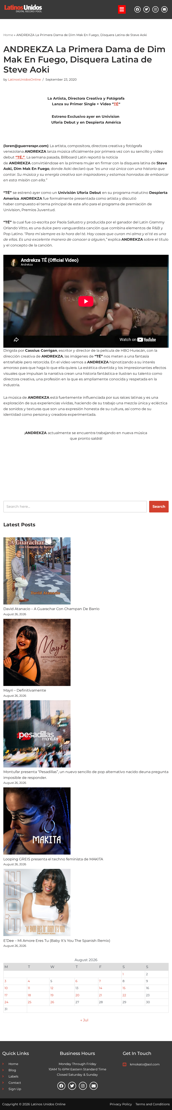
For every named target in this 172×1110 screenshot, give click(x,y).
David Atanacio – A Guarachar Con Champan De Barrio (51, 609)
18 (29, 995)
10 (6, 988)
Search (159, 506)
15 (124, 988)
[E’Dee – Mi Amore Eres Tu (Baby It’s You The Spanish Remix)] (37, 903)
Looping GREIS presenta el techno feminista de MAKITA (53, 859)
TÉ (116, 104)
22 (124, 995)
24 (6, 1002)
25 (29, 1002)
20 (77, 995)
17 (5, 995)
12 (51, 988)
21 (100, 995)
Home (8, 35)
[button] (122, 9)
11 (29, 988)
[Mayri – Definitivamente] (37, 653)
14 (100, 988)
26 (52, 1002)
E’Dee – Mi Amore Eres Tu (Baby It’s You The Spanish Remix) (56, 941)
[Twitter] (146, 9)
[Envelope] (164, 9)
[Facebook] (137, 9)
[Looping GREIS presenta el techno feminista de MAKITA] (37, 821)
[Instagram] (155, 9)
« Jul (84, 1020)
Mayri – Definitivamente (24, 690)
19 (52, 995)
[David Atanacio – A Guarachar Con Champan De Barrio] (37, 571)
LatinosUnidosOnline (24, 79)
